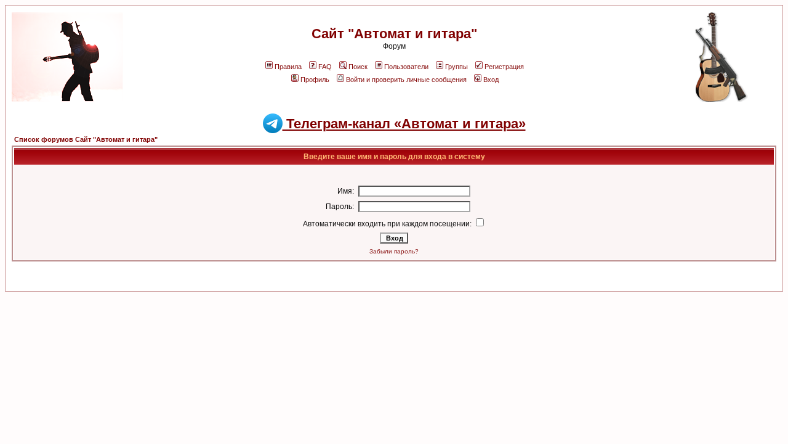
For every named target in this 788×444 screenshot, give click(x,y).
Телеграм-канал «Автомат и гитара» (404, 123)
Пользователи (406, 66)
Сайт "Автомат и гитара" (394, 33)
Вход (491, 79)
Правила (288, 66)
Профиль (314, 79)
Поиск (358, 66)
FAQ (325, 66)
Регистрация (504, 66)
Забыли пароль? (394, 251)
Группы (456, 66)
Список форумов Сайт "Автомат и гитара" (86, 139)
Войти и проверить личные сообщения (406, 79)
